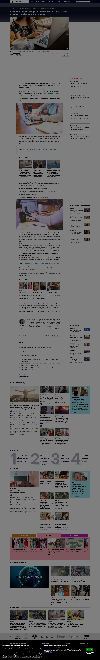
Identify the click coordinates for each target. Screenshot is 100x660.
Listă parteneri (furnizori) (48, 652)
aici (8, 655)
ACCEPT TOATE (89, 649)
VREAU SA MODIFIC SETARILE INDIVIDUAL (89, 653)
